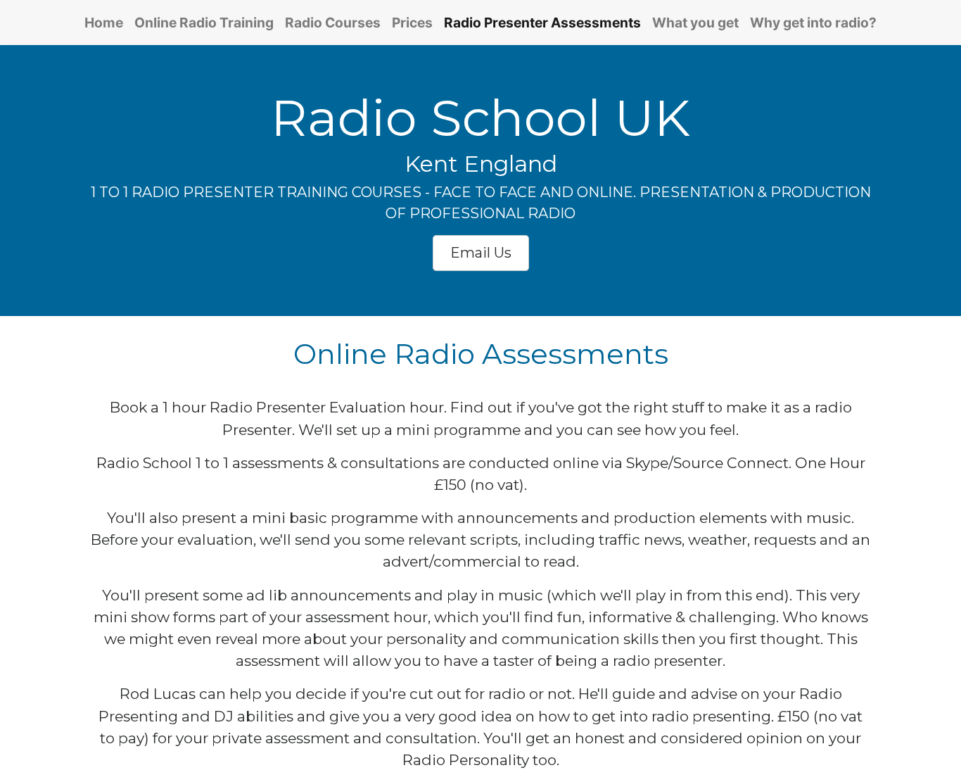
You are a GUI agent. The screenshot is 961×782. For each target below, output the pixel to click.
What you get (695, 22)
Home (106, 22)
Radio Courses (333, 22)
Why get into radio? (813, 22)
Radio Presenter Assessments (542, 22)
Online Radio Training (204, 22)
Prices (412, 22)
